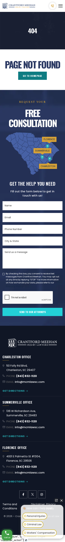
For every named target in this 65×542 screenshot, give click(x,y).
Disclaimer (38, 504)
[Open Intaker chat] (26, 540)
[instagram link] (42, 494)
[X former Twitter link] (32, 494)
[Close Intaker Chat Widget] (61, 500)
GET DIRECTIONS (13, 391)
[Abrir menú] (60, 6)
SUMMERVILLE (42, 150)
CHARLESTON (48, 166)
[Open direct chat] (56, 500)
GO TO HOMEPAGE (32, 76)
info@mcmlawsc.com (29, 382)
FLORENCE (49, 139)
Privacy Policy (15, 286)
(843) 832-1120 (52, 5)
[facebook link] (23, 494)
